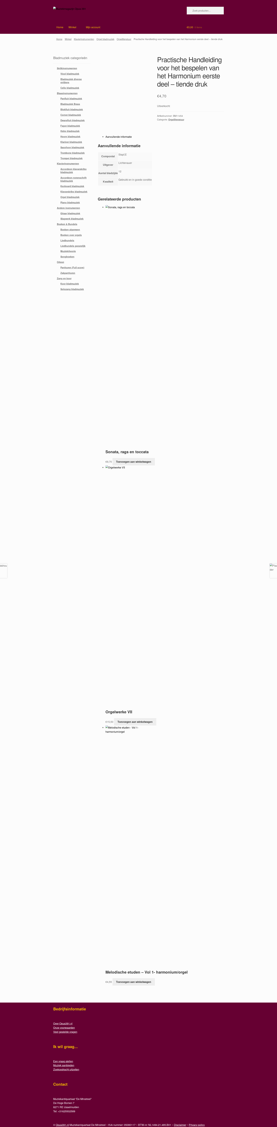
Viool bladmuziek (69, 73)
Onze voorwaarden (64, 1027)
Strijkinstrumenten (67, 68)
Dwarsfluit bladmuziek (72, 120)
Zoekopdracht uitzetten (66, 1069)
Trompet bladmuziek (71, 158)
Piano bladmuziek (70, 202)
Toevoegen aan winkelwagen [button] (133, 461)
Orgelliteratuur (124, 39)
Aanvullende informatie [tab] (118, 137)
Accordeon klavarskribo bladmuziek (73, 170)
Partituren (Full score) (72, 267)
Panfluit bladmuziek (71, 98)
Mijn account (93, 27)
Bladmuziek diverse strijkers (71, 81)
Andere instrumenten (68, 207)
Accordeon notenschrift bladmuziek (73, 179)
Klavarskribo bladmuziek (73, 191)
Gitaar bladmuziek (70, 213)
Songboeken (67, 256)
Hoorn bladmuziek (70, 136)
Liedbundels (67, 240)
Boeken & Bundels (67, 224)
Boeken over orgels (71, 235)
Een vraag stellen (63, 1061)
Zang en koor (64, 278)
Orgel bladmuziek (105, 39)
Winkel (72, 27)
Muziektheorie (68, 251)
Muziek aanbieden (63, 1065)
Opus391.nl (62, 1125)
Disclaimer (180, 1125)
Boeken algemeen (70, 229)
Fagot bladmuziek (70, 125)
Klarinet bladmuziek (71, 141)
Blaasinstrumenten (67, 93)
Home (59, 39)
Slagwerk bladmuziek (72, 218)
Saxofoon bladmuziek (72, 147)
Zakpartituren (67, 273)
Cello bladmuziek (69, 87)
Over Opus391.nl (62, 1023)
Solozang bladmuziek (72, 289)
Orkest (60, 262)
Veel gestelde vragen (65, 1032)
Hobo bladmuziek (70, 131)
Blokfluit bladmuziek (71, 109)
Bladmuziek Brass (70, 104)
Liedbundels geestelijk (72, 245)
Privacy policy (197, 1125)
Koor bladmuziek (69, 283)
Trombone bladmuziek (72, 152)
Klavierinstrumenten (84, 39)
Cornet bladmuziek (70, 114)
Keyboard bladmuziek (72, 186)
